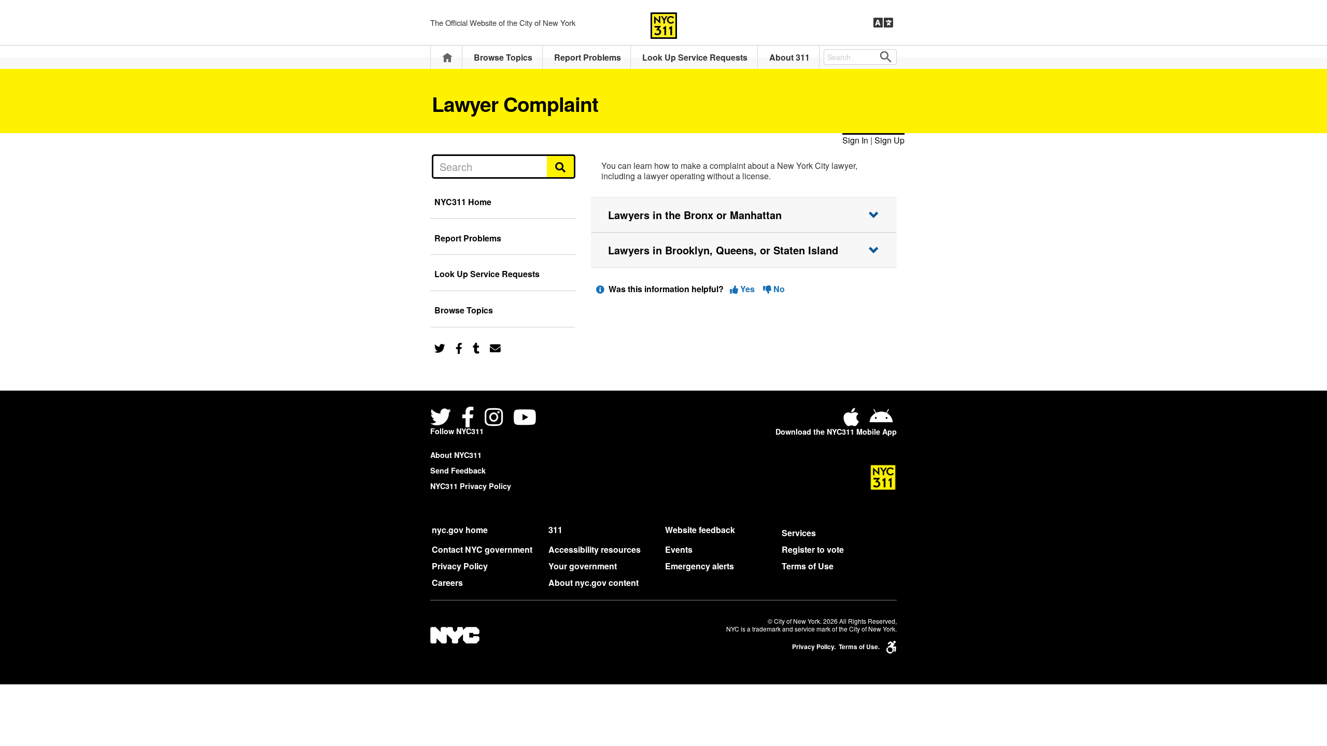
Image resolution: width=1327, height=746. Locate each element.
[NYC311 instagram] (494, 418)
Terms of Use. (859, 647)
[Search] (561, 166)
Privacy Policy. (814, 647)
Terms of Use (808, 566)
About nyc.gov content (593, 583)
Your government (582, 566)
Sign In (855, 140)
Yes (747, 289)
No (778, 289)
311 (555, 530)
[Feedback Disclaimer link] (600, 289)
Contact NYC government (482, 549)
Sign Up (889, 140)
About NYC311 (456, 455)
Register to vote (813, 549)
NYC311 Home (462, 202)
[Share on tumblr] (476, 347)
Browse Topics (503, 57)
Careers (447, 583)
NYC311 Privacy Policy (470, 486)
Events (679, 549)
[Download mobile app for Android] (881, 420)
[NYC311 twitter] (442, 418)
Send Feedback (458, 470)
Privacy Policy (460, 566)
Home (447, 57)
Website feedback (700, 530)
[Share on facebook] (459, 347)
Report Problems (587, 57)
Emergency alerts (699, 566)
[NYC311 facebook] (467, 418)
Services (799, 533)
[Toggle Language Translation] (883, 23)
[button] (744, 215)
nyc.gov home (460, 530)
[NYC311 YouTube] (525, 418)
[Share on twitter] (439, 347)
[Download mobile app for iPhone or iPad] (853, 420)
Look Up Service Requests (694, 57)
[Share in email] (495, 347)
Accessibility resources (594, 549)
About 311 (789, 57)
